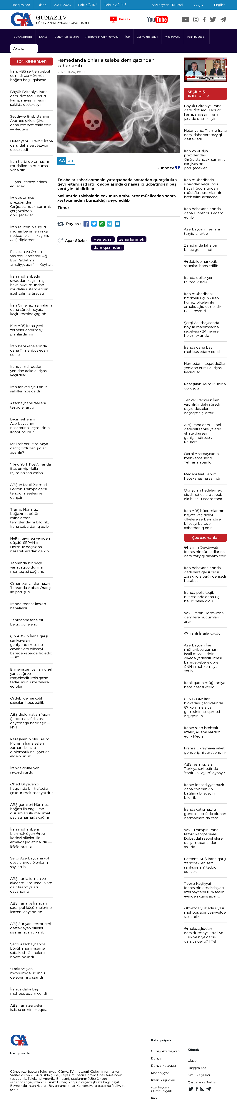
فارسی (198, 5)
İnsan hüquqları (196, 36)
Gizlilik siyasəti (199, 1075)
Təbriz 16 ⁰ (115, 5)
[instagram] (196, 19)
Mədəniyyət (172, 36)
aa (70, 160)
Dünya (43, 36)
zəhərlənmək (131, 239)
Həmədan (103, 239)
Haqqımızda (21, 5)
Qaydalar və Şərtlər (202, 1082)
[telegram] (223, 19)
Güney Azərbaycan (66, 36)
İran (127, 36)
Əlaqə (42, 5)
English (219, 5)
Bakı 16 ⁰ (87, 5)
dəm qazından (108, 247)
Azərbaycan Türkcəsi (167, 5)
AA (62, 160)
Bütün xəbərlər (23, 36)
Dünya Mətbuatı (163, 1065)
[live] (120, 19)
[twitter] (213, 19)
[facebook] (204, 19)
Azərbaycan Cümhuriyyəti (102, 36)
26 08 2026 (62, 5)
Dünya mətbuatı (147, 36)
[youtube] (157, 19)
